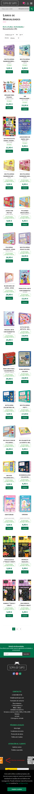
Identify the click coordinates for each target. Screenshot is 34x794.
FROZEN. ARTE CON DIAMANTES (9, 330)
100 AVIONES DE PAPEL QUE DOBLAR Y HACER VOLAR (25, 138)
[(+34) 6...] (20, 673)
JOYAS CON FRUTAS (9, 211)
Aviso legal (17, 728)
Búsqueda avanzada (24, 8)
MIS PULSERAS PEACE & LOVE (25, 248)
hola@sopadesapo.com (17, 698)
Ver (17, 34)
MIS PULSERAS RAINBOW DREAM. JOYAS (9, 60)
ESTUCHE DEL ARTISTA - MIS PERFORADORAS (24, 328)
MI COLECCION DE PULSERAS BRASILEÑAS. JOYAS (9, 441)
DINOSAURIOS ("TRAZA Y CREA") (9, 560)
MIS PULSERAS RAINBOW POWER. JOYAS (25, 60)
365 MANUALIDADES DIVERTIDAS (25, 97)
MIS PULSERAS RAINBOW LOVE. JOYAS (25, 175)
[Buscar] (31, 9)
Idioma (7, 38)
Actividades (19, 27)
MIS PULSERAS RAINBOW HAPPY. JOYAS (9, 175)
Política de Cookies (17, 737)
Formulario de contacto (17, 701)
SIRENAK (25, 514)
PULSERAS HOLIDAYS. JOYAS (9, 248)
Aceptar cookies (17, 789)
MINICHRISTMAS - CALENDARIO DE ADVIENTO (9, 369)
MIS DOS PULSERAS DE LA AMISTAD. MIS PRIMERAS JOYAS (9, 476)
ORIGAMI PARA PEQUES (9, 96)
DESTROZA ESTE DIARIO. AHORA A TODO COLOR (9, 139)
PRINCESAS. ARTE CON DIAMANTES (25, 289)
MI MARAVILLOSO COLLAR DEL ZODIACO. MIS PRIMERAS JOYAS (25, 476)
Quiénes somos (17, 747)
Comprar (9, 72)
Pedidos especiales (17, 750)
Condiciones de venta (17, 731)
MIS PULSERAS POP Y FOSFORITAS (25, 406)
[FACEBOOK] (13, 673)
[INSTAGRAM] (17, 673)
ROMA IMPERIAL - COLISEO (25, 370)
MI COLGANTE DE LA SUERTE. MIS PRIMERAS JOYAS (25, 441)
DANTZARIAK (9, 514)
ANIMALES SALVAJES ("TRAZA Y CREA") (25, 560)
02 (17, 629)
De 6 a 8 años (8, 27)
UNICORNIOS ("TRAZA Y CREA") (25, 604)
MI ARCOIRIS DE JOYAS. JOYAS (9, 287)
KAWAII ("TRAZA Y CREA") (9, 604)
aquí (7, 783)
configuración (23, 783)
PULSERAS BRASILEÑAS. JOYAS (24, 211)
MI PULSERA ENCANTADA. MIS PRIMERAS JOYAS (9, 406)
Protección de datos (17, 734)
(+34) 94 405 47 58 (17, 695)
